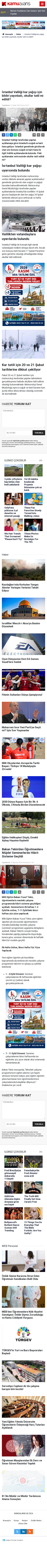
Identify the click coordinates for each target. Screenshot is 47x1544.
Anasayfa (9, 34)
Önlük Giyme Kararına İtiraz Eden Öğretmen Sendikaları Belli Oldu (24, 12)
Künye (16, 1521)
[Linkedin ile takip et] (23, 1531)
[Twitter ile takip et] (17, 1531)
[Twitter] (7, 134)
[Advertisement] (23, 65)
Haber (18, 34)
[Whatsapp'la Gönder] (15, 134)
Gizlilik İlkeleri (36, 1521)
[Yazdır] (19, 134)
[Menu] (42, 4)
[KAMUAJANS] (16, 4)
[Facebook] (3, 134)
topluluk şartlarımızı (21, 441)
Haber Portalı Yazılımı (14, 1540)
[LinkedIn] (11, 134)
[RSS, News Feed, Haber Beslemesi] (30, 1531)
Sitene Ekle (22, 1524)
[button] (34, 134)
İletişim (25, 1521)
